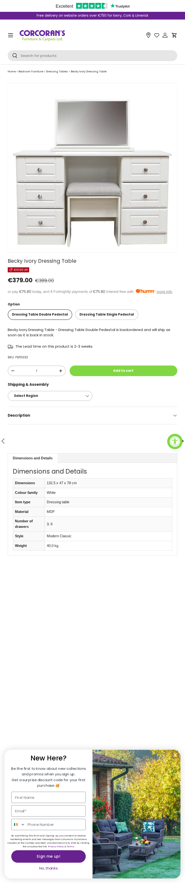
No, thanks (48, 868)
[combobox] (18, 824)
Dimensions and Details (33, 458)
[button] (174, 35)
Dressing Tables (57, 71)
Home (12, 71)
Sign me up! (48, 856)
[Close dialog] (175, 755)
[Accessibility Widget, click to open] (175, 441)
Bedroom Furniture (31, 71)
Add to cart (123, 370)
